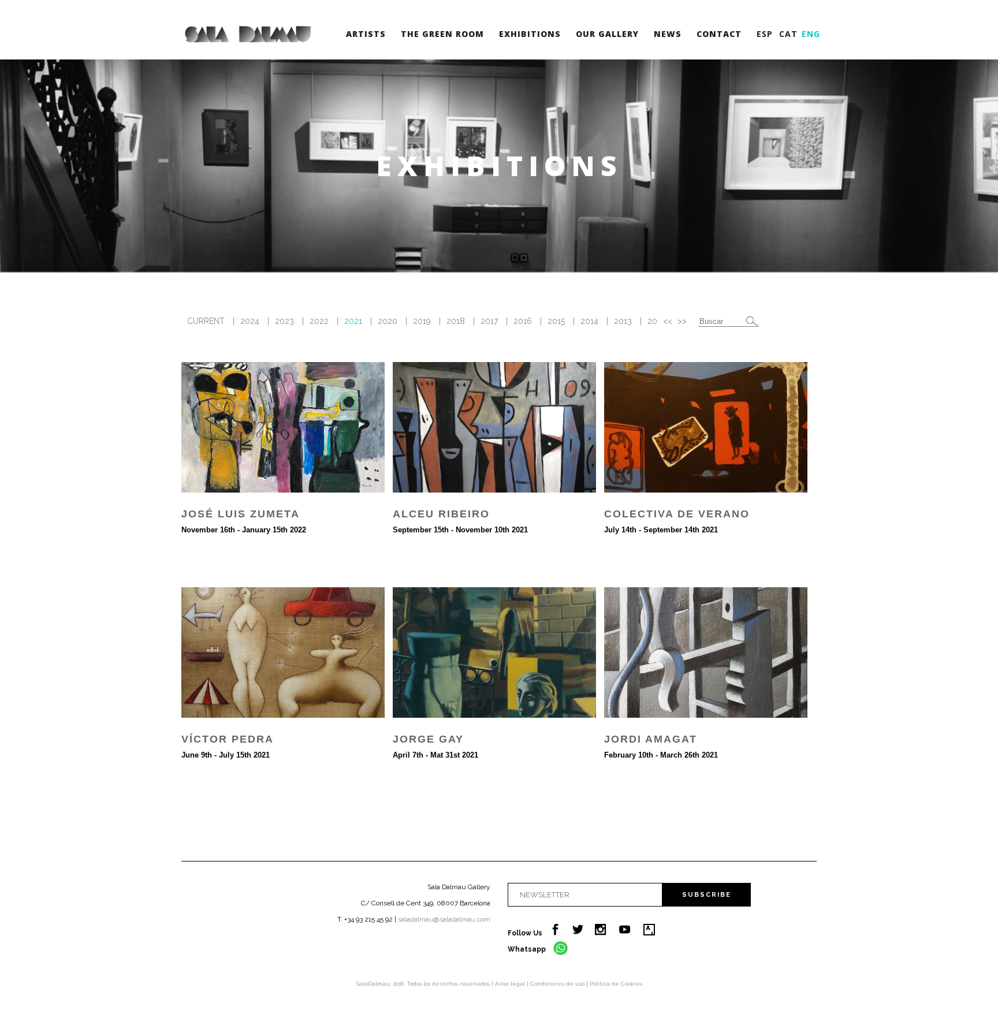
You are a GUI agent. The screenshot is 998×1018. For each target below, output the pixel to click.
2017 (489, 321)
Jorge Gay (428, 739)
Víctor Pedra (227, 739)
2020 (387, 321)
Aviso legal (511, 983)
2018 (455, 321)
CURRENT (206, 321)
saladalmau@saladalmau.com (444, 919)
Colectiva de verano (677, 514)
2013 (623, 321)
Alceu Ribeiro (441, 514)
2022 (319, 321)
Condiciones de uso (558, 983)
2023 (284, 321)
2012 (656, 321)
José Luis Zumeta (240, 514)
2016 (522, 321)
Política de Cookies (616, 983)
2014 (589, 321)
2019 (422, 321)
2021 (353, 321)
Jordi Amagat (650, 739)
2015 (556, 321)
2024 (249, 321)
